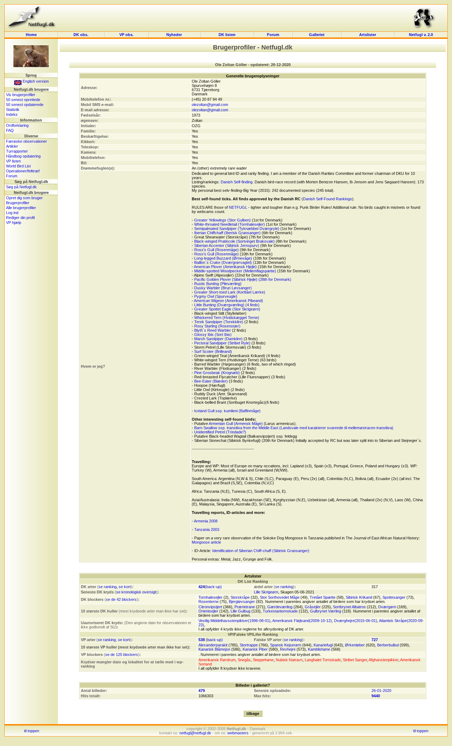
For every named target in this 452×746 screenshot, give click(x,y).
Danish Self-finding (236, 182)
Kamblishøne (319, 649)
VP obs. (126, 34)
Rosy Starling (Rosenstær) (217, 326)
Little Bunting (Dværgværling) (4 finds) (227, 305)
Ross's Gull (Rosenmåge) (216, 250)
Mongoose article (206, 542)
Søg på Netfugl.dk (21, 187)
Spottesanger (393, 597)
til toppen (31, 731)
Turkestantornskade (280, 611)
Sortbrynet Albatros (349, 607)
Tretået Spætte (322, 597)
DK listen (227, 34)
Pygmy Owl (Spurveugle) (215, 296)
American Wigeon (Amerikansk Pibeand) (228, 300)
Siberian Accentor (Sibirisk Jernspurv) (226, 245)
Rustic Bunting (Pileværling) (218, 284)
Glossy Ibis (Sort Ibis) (213, 334)
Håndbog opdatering (23, 156)
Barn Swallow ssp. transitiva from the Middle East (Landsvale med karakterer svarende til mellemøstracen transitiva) (293, 428)
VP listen (13, 161)
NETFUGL (238, 207)
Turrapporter (17, 151)
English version (35, 81)
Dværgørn (387, 607)
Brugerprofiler (17, 203)
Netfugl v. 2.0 (421, 34)
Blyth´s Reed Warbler (212, 330)
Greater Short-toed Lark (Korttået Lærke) (229, 292)
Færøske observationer (26, 141)
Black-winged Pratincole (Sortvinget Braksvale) (234, 241)
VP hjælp (13, 222)
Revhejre (288, 649)
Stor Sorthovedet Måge (279, 597)
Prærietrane (244, 607)
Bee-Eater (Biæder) (211, 381)
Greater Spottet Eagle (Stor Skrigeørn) (227, 309)
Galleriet (317, 34)
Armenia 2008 (206, 521)
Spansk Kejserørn (285, 645)
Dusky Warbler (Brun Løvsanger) (223, 288)
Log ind (12, 213)
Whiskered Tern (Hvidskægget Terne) (226, 317)
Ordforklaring (17, 125)
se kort (125, 587)
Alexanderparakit (212, 645)
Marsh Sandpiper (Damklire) (218, 339)
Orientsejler (208, 611)
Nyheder (174, 34)
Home (31, 34)
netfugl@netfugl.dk (195, 733)
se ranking (108, 587)
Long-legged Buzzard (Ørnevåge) (223, 258)
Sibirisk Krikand (359, 597)
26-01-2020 (381, 690)
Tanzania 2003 (206, 529)
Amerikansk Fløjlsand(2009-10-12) (302, 620)
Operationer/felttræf (23, 171)
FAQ (10, 130)
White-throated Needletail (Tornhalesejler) (229, 224)
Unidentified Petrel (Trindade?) (220, 432)
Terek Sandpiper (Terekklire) (218, 322)
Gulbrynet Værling (325, 611)
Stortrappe (249, 645)
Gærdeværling (279, 607)
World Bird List (18, 166)
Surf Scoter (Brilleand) (213, 351)
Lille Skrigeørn (266, 592)
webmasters (238, 733)
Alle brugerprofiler (21, 208)
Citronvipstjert (210, 607)
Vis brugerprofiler (20, 95)
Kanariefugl (323, 645)
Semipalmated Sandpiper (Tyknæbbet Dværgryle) (236, 228)
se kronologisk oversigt (136, 592)
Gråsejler (313, 607)
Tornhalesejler (210, 597)
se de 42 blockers (121, 599)
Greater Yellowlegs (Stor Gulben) (222, 220)
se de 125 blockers (121, 654)
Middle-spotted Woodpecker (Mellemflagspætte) (235, 271)
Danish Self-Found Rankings (327, 199)
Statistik (12, 109)
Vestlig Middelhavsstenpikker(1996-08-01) (234, 620)
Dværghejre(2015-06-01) (355, 620)
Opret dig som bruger (24, 198)
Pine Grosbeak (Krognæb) (217, 373)
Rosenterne (208, 601)
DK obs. (80, 34)
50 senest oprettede (23, 99)
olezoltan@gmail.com (210, 104)
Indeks (12, 114)
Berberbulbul (388, 645)
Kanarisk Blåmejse (214, 649)
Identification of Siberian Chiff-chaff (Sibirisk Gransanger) (260, 551)
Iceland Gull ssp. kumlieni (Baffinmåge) (227, 411)
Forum (273, 34)
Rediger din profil (20, 217)
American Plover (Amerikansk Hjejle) (225, 267)
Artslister (367, 34)
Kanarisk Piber (255, 649)
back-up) (214, 587)
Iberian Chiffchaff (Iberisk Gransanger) (227, 233)
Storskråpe (240, 597)
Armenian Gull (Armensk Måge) (236, 423)
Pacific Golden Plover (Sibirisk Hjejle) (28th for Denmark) (242, 279)
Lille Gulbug (240, 611)
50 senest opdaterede (24, 104)
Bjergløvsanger (242, 601)
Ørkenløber (355, 645)
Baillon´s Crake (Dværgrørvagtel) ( (224, 262)
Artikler (12, 146)
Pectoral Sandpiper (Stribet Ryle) (222, 343)
